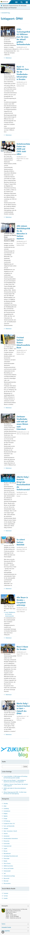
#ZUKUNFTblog (6, 12)
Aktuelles (6, 803)
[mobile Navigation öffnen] (16, 2)
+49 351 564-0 (13, 915)
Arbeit (5, 806)
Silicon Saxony (7, 863)
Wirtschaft (6, 881)
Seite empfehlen (6, 931)
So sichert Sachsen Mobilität (21, 542)
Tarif (5, 873)
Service (3, 924)
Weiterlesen (11, 58)
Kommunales (7, 843)
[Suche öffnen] (21, 2)
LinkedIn (6, 898)
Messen (5, 851)
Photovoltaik (6, 858)
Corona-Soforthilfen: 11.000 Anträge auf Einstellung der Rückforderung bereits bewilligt (15, 777)
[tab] (15, 906)
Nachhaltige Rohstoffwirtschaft (11, 856)
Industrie (6, 833)
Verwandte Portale (6, 927)
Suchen (25, 766)
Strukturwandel (7, 871)
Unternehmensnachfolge (9, 876)
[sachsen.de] (5, 2)
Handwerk (6, 828)
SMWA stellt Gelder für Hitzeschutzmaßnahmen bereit (15, 789)
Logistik (5, 848)
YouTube (6, 895)
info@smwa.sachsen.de (15, 918)
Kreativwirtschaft (7, 846)
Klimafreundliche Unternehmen (11, 838)
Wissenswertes (7, 883)
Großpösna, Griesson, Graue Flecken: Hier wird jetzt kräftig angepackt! (16, 785)
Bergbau (5, 813)
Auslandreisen (7, 811)
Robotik (5, 861)
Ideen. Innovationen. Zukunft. (10, 831)
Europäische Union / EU (9, 823)
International (6, 836)
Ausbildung (6, 808)
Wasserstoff (6, 878)
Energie (5, 818)
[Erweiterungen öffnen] (26, 2)
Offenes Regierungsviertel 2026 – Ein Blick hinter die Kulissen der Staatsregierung (15, 793)
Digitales (6, 816)
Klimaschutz (6, 841)
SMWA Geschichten (8, 866)
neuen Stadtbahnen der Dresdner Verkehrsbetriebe (10, 614)
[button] (3, 932)
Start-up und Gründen (9, 868)
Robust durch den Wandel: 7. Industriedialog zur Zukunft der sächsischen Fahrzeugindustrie (15, 781)
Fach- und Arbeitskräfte (9, 826)
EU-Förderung (7, 821)
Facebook (6, 893)
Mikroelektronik (7, 853)
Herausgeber (5, 906)
